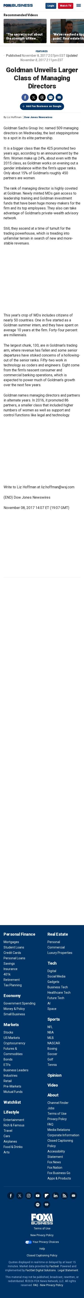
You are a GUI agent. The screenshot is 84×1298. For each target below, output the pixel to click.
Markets (11, 1024)
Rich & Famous (14, 1125)
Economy (12, 995)
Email (59, 97)
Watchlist (12, 1102)
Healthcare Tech (59, 992)
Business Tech (57, 987)
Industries (10, 1075)
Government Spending (19, 1003)
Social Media (56, 976)
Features (42, 51)
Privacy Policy (57, 1119)
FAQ (50, 1124)
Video (52, 1085)
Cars (7, 1136)
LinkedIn (55, 1195)
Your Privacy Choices (46, 1242)
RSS (64, 1195)
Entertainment (14, 1120)
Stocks (8, 1032)
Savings (9, 963)
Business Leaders (16, 1070)
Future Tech (55, 998)
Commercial (56, 947)
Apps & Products (59, 1178)
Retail (8, 1081)
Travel (8, 1130)
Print (50, 97)
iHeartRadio (46, 1204)
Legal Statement (68, 1270)
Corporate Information (63, 1135)
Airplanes (10, 1141)
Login (50, 5)
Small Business (14, 1014)
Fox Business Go (58, 1173)
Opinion (54, 1075)
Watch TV (65, 5)
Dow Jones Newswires (38, 117)
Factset (54, 1266)
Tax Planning (13, 985)
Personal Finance (19, 934)
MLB (50, 1038)
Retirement (12, 980)
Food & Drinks (13, 1147)
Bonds (8, 1059)
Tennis (52, 1065)
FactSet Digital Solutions (41, 1270)
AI (48, 1003)
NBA (50, 1032)
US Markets (12, 1038)
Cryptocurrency (14, 1043)
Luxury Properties (59, 953)
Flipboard (46, 1195)
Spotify (37, 1204)
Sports (53, 1019)
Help (42, 1248)
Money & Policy (14, 1009)
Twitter (33, 97)
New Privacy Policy (42, 1235)
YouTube (37, 1195)
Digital (51, 971)
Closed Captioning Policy (42, 1255)
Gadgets (53, 982)
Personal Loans (14, 958)
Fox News (54, 1162)
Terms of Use (57, 1113)
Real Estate (57, 934)
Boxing (52, 1048)
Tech (52, 963)
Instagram (28, 1195)
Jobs (50, 1108)
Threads (42, 97)
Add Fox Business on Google (43, 106)
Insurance (10, 969)
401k (7, 974)
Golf (50, 1059)
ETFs (7, 1065)
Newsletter (73, 1195)
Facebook (25, 97)
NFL (50, 1027)
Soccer (52, 1054)
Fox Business (18, 5)
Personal (53, 942)
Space (51, 1009)
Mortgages (11, 942)
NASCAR (53, 1043)
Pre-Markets (12, 1086)
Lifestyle (11, 1112)
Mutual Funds (13, 1092)
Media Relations (58, 1130)
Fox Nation (54, 1167)
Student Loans (14, 947)
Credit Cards (12, 953)
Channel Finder (58, 1103)
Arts (7, 1152)
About (52, 1095)
